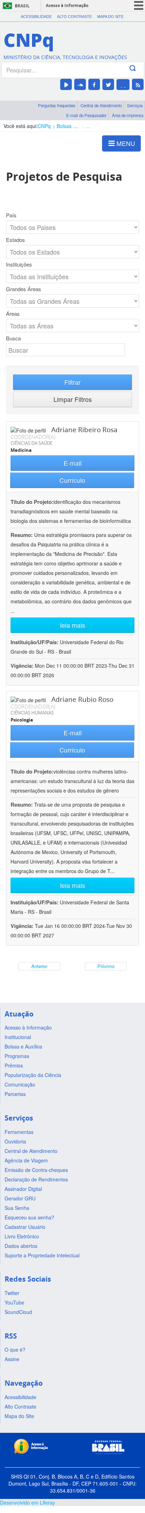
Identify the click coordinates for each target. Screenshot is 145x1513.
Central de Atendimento (101, 105)
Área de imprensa (127, 115)
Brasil (22, 6)
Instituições (19, 264)
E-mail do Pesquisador (86, 115)
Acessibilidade (36, 16)
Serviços (135, 105)
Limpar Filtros (72, 399)
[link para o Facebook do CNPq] (94, 84)
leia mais (72, 625)
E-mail (73, 463)
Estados (15, 239)
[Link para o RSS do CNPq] (138, 84)
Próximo (105, 966)
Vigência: (23, 665)
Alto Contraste (74, 16)
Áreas (13, 313)
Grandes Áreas (23, 289)
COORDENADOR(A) (33, 437)
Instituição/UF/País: (35, 642)
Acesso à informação (67, 5)
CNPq (44, 125)
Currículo (72, 480)
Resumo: (22, 535)
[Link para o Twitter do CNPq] (108, 84)
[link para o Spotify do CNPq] (123, 84)
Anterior (39, 966)
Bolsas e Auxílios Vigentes (68, 125)
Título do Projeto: (32, 502)
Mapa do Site (110, 16)
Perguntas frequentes (56, 105)
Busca (13, 338)
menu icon (138, 5)
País (11, 215)
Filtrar (72, 382)
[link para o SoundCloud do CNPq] (80, 84)
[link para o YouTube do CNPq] (66, 84)
